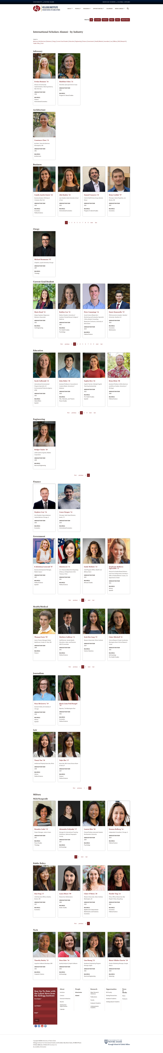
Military (115, 41)
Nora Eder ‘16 (64, 960)
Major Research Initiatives (94, 993)
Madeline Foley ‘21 (66, 82)
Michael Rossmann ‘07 (42, 259)
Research (86, 8)
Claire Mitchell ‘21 (116, 637)
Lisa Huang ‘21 (89, 960)
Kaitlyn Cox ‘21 (64, 312)
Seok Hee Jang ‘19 (90, 637)
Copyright (35, 1041)
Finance (84, 41)
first (61, 344)
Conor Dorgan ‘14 (65, 512)
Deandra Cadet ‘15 (41, 829)
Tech (42, 43)
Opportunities (98, 8)
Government (90, 41)
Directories (78, 992)
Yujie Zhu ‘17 (64, 760)
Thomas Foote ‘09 (40, 637)
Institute (62, 992)
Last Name (37, 1006)
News (123, 996)
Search (128, 9)
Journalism (106, 41)
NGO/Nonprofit (122, 41)
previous (67, 344)
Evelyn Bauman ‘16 (41, 82)
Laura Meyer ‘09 (65, 894)
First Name (38, 999)
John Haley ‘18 (64, 381)
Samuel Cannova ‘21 (91, 195)
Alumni (77, 995)
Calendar (109, 8)
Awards (62, 1002)
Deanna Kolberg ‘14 (116, 829)
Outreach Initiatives (65, 998)
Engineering (78, 41)
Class (117, 20)
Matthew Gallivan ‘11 (67, 637)
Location (97, 20)
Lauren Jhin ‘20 (89, 829)
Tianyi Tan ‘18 (39, 760)
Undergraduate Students (94, 1006)
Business (49, 41)
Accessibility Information (39, 1047)
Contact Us (54, 1045)
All (91, 20)
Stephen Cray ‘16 (40, 512)
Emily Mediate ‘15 (90, 567)
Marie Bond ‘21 (40, 312)
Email (36, 1013)
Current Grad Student (62, 41)
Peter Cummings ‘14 (91, 312)
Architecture (42, 41)
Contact (62, 995)
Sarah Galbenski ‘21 (41, 381)
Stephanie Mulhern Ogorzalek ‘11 (116, 567)
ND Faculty (109, 992)
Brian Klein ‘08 (114, 381)
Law (111, 41)
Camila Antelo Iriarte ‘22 (43, 195)
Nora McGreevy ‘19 (41, 704)
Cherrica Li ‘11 (64, 567)
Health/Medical (99, 41)
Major (111, 20)
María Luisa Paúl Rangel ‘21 (68, 704)
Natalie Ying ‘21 (115, 894)
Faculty (92, 1000)
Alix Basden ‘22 (65, 195)
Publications (93, 997)
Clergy (54, 41)
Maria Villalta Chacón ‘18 (118, 960)
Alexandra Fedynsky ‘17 (68, 829)
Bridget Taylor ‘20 (41, 450)
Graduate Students (95, 1003)
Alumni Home (125, 20)
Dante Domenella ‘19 (116, 312)
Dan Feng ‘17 (39, 894)
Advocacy (35, 41)
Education (71, 41)
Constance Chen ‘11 (41, 140)
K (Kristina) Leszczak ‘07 (43, 567)
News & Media (119, 8)
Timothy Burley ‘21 (41, 960)
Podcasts (124, 999)
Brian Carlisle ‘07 (115, 195)
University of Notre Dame (49, 1041)
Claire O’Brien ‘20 (90, 894)
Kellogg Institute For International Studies (44, 1043)
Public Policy (36, 43)
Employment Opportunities (63, 1005)
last (96, 222)
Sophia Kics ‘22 (89, 381)
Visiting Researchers (111, 995)
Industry (105, 20)
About (69, 8)
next (91, 222)
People (77, 8)
